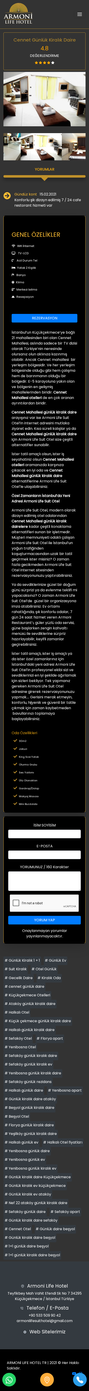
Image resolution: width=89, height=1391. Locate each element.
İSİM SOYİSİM (45, 825)
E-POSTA (45, 846)
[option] (44, 99)
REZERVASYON (44, 318)
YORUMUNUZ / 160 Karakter (44, 867)
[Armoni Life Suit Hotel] (18, 14)
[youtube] (74, 1373)
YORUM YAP (44, 920)
